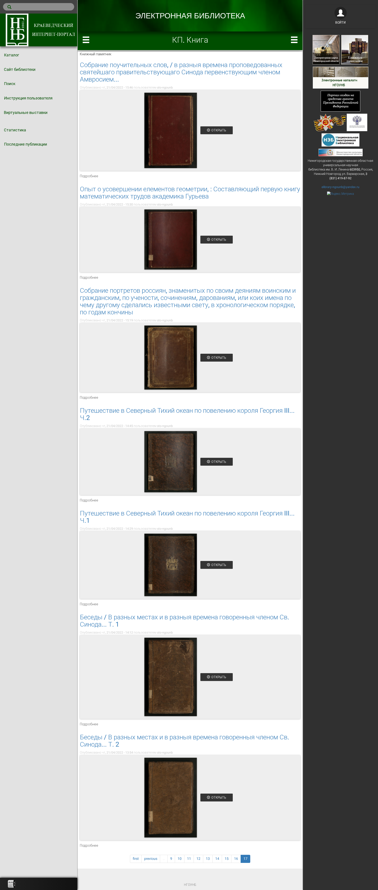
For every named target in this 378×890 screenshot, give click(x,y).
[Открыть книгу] (170, 130)
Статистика (15, 130)
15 (227, 859)
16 (236, 859)
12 (198, 859)
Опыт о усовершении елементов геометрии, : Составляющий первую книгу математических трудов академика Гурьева (190, 192)
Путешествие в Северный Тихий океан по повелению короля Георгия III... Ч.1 (187, 516)
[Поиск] (38, 6)
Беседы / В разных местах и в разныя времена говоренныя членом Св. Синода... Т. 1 (184, 620)
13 (208, 859)
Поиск (9, 83)
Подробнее (89, 176)
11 (189, 859)
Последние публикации (25, 144)
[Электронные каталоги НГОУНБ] (340, 77)
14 (217, 859)
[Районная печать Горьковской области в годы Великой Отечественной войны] (329, 122)
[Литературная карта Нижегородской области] (326, 49)
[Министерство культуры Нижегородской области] (340, 152)
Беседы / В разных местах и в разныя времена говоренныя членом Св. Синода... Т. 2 (184, 740)
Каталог (11, 55)
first (136, 859)
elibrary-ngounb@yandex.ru (340, 187)
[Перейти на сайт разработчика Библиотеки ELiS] (12, 884)
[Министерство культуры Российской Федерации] (357, 122)
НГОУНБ (190, 885)
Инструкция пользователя (28, 98)
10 (180, 859)
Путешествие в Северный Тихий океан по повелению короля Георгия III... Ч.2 (187, 414)
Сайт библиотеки (19, 69)
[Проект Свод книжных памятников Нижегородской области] (355, 49)
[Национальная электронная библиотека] (340, 139)
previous (150, 859)
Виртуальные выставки (25, 112)
